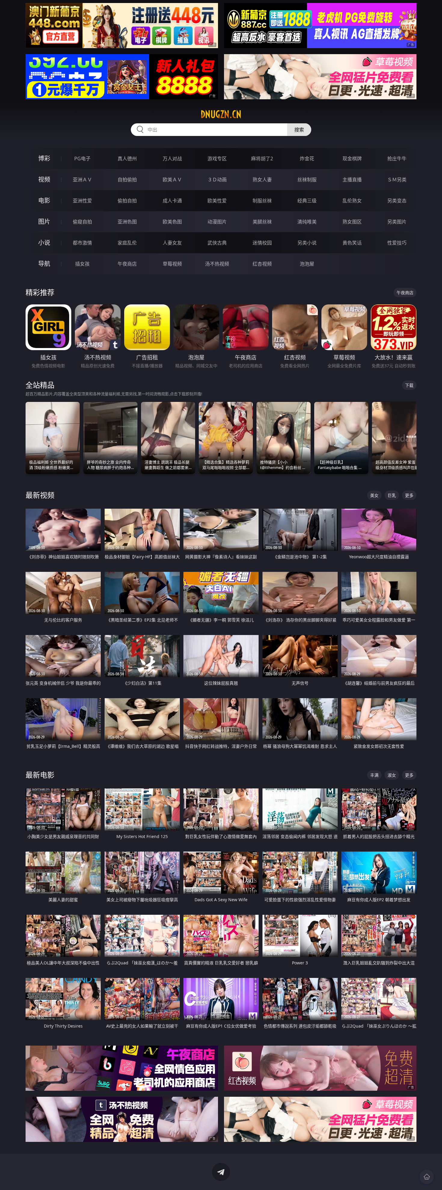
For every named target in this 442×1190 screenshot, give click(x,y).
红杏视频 (262, 264)
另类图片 (397, 221)
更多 (409, 495)
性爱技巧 (397, 242)
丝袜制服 (307, 179)
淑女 (392, 775)
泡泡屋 (307, 264)
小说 (44, 243)
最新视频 (40, 495)
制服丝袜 (262, 200)
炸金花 (307, 158)
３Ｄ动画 (217, 179)
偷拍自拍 (127, 200)
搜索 (299, 129)
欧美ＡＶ (172, 179)
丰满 (374, 775)
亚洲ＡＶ (82, 179)
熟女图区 (352, 221)
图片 (44, 221)
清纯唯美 (307, 221)
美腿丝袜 (262, 221)
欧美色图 (172, 221)
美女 (374, 495)
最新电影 (40, 775)
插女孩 (82, 264)
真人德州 (127, 158)
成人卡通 (172, 200)
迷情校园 (262, 242)
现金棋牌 (352, 158)
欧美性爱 (217, 200)
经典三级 (307, 200)
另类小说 (307, 242)
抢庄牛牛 (397, 158)
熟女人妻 (262, 179)
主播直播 (352, 179)
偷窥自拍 (82, 221)
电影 (44, 200)
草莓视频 (172, 264)
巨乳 (392, 495)
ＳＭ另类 (397, 179)
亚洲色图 (127, 221)
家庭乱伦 (127, 242)
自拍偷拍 (127, 179)
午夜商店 (127, 264)
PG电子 (82, 158)
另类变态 (397, 200)
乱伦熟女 (352, 200)
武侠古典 (217, 242)
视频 (44, 179)
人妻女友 (172, 242)
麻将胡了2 (262, 158)
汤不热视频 (217, 264)
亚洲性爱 (82, 200)
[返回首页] (426, 1177)
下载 (409, 385)
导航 (44, 264)
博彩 (44, 158)
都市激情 (82, 242)
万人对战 (172, 158)
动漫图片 (217, 221)
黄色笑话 (352, 242)
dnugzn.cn (221, 114)
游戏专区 (217, 158)
